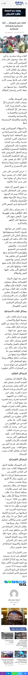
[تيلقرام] (5, 582)
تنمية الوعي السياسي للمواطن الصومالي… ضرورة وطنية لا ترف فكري (21, 661)
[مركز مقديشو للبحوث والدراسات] (19, 3)
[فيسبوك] (23, 582)
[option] (14, 616)
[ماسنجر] (12, 582)
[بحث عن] (26, 4)
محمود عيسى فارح (18, 32)
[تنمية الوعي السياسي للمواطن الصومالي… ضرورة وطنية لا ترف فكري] (21, 654)
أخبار (11, 19)
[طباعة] (20, 584)
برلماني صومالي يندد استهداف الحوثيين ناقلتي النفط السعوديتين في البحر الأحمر (14, 618)
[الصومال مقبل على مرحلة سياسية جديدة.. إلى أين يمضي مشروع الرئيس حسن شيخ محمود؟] (7, 654)
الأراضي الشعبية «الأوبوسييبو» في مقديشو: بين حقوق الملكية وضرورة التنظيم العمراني (21, 643)
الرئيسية (15, 19)
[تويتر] (20, 582)
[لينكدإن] (16, 582)
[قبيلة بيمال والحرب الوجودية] (7, 635)
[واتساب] (9, 582)
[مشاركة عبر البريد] (23, 584)
